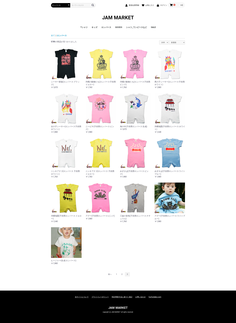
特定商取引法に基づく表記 (122, 297)
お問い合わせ (140, 297)
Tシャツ (84, 27)
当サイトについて (82, 297)
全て (53, 35)
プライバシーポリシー (100, 297)
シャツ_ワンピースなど (136, 27)
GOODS (118, 27)
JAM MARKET (118, 17)
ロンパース (106, 27)
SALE (153, 27)
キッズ (94, 27)
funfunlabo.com (155, 297)
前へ (110, 274)
